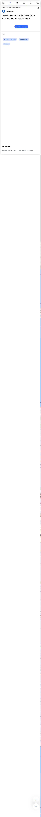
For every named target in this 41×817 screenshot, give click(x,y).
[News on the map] (4, 3)
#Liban (6, 44)
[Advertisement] (20, 66)
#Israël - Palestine (10, 39)
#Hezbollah (24, 39)
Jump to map (22, 27)
